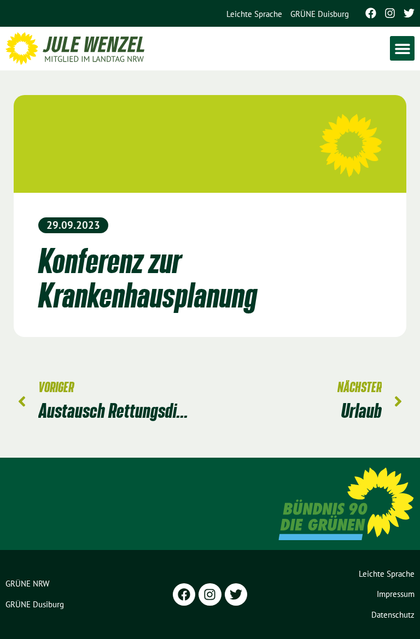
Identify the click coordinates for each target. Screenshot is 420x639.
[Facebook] (370, 13)
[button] (402, 48)
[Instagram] (389, 13)
